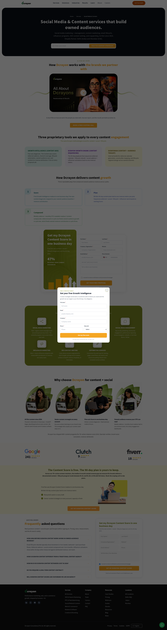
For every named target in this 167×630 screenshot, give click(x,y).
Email (61, 310)
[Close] (106, 290)
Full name (63, 302)
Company (63, 318)
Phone (62, 326)
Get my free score (83, 335)
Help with (86, 326)
